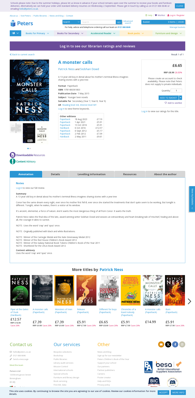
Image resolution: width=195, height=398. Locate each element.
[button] (28, 148)
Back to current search (23, 54)
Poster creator (104, 377)
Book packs (134, 33)
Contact (69, 15)
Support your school (107, 362)
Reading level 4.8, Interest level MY (79, 104)
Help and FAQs (104, 381)
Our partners (104, 366)
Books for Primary (35, 33)
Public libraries (40, 15)
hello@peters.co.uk (28, 8)
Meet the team (16, 365)
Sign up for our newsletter (110, 355)
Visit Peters (26, 15)
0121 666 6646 (19, 355)
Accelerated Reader (101, 33)
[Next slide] (189, 301)
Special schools (61, 373)
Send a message (20, 359)
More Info (178, 392)
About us (14, 15)
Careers (101, 373)
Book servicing (60, 381)
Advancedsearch (128, 22)
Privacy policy (104, 384)
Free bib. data (60, 384)
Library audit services (63, 362)
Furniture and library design (66, 377)
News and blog (56, 15)
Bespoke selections (63, 351)
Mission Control (61, 366)
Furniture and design (167, 33)
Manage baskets (177, 27)
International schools (63, 370)
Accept (163, 392)
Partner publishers (106, 370)
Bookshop (58, 355)
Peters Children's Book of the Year (113, 359)
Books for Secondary (68, 33)
